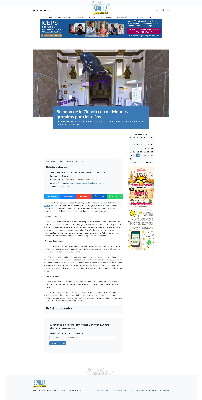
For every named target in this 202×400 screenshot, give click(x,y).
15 (148, 148)
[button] (157, 11)
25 (134, 155)
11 (134, 148)
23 (152, 152)
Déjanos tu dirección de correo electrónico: (68, 333)
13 (141, 148)
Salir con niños (123, 17)
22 (148, 152)
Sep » (148, 162)
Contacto (152, 17)
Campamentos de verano (85, 17)
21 (145, 152)
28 (145, 155)
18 (134, 152)
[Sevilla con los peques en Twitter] (37, 11)
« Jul (134, 162)
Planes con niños (105, 17)
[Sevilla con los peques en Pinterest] (41, 11)
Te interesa (138, 17)
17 (131, 152)
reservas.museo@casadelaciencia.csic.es (85, 183)
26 (138, 155)
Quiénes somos (102, 390)
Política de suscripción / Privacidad (141, 390)
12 (138, 148)
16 (152, 148)
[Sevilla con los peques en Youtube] (45, 11)
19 (138, 152)
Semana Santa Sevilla (63, 17)
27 (141, 155)
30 (152, 155)
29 (148, 155)
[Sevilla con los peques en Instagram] (48, 11)
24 (131, 155)
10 (131, 148)
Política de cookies (162, 390)
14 (145, 148)
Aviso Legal (122, 390)
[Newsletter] (163, 11)
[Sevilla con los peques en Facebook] (34, 11)
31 (131, 159)
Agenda (49, 17)
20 (141, 152)
